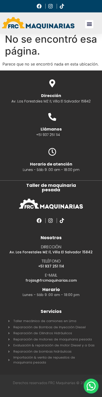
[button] (89, 24)
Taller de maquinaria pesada (51, 187)
